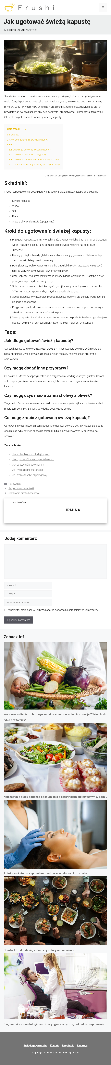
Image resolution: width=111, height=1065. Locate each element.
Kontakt (54, 1045)
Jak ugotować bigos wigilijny (28, 464)
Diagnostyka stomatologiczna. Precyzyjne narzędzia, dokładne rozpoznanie (54, 1024)
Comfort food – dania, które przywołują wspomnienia (39, 950)
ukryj (24, 129)
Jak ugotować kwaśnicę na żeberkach (33, 459)
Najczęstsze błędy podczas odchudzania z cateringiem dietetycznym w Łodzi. (55, 797)
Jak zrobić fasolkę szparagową (29, 475)
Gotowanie (15, 483)
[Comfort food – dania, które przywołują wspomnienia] (55, 911)
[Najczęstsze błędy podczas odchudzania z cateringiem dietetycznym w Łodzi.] (55, 758)
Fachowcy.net (101, 176)
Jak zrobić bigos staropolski (27, 469)
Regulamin (68, 1045)
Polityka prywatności (35, 1045)
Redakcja (82, 1045)
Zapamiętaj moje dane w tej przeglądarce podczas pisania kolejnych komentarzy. (53, 609)
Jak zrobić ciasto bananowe (24, 493)
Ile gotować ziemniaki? (21, 488)
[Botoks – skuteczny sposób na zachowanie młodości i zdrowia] (55, 835)
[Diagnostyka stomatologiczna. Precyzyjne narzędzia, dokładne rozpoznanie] (55, 987)
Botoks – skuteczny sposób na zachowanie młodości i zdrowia (45, 873)
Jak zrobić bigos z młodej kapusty (31, 454)
